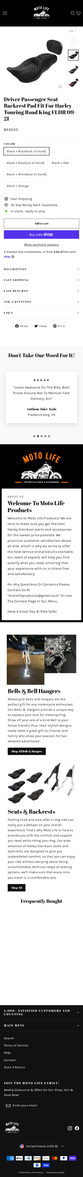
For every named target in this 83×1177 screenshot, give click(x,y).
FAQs (7, 1053)
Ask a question (17, 301)
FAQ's (8, 312)
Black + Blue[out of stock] (25, 163)
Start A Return (14, 1067)
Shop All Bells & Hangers (26, 751)
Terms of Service (16, 1045)
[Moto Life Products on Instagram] (70, 1128)
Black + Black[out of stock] (26, 151)
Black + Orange (18, 186)
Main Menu (14, 1025)
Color (9, 143)
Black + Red (60, 163)
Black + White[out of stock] (27, 174)
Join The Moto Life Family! (32, 1083)
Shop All (16, 887)
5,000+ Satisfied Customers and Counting (37, 1012)
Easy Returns (16, 291)
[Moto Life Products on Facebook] (77, 1128)
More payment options (41, 245)
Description (15, 269)
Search (9, 1038)
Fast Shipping (16, 280)
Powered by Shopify (55, 1172)
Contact (10, 1060)
